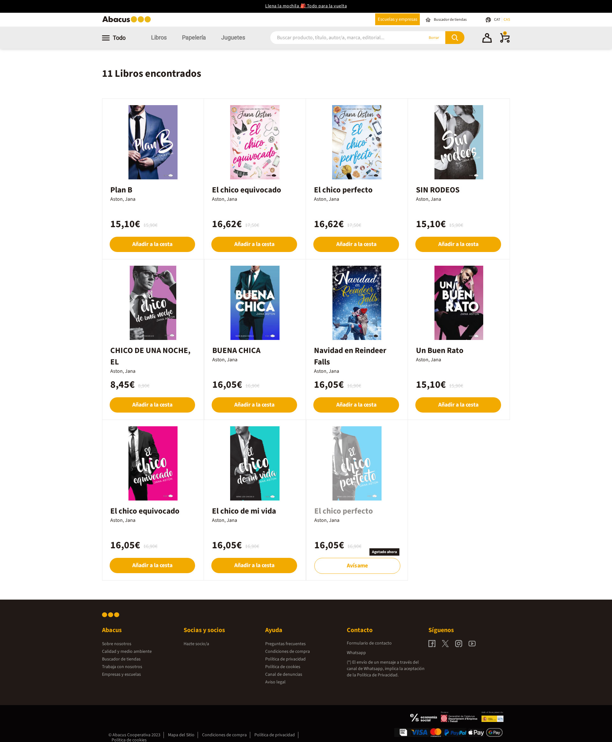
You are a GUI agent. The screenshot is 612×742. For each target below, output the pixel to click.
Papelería (194, 37)
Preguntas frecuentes (285, 644)
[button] (487, 39)
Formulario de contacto (369, 643)
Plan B (121, 190)
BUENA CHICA (236, 350)
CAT (497, 19)
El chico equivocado (246, 190)
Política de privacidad (285, 659)
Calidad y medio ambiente (127, 651)
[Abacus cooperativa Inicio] (128, 22)
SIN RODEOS (438, 190)
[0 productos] (505, 41)
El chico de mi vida (244, 511)
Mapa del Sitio (181, 735)
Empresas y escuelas (121, 674)
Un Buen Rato (439, 350)
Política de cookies (282, 667)
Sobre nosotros (116, 644)
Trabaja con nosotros (122, 667)
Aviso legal (275, 682)
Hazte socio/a (196, 644)
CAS (507, 19)
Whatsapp (356, 653)
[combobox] (338, 38)
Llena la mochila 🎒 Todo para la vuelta (306, 6)
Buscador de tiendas (121, 659)
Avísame (357, 566)
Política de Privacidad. (377, 675)
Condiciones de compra (287, 651)
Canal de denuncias (283, 674)
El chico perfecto (343, 190)
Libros (159, 37)
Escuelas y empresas (397, 19)
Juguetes (233, 37)
